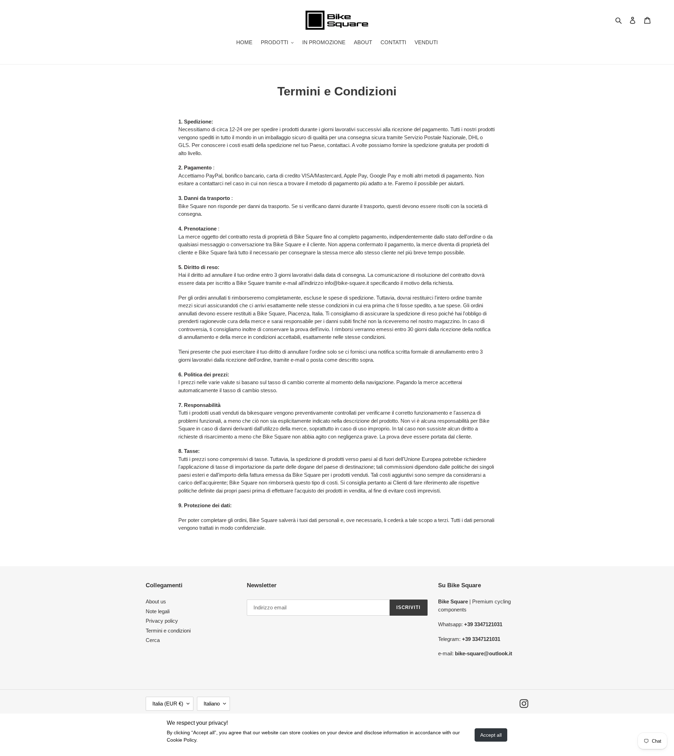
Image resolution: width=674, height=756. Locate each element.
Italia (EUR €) (167, 704)
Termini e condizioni (168, 631)
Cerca (153, 640)
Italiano (212, 704)
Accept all (491, 735)
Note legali (158, 611)
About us (156, 601)
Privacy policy (162, 621)
